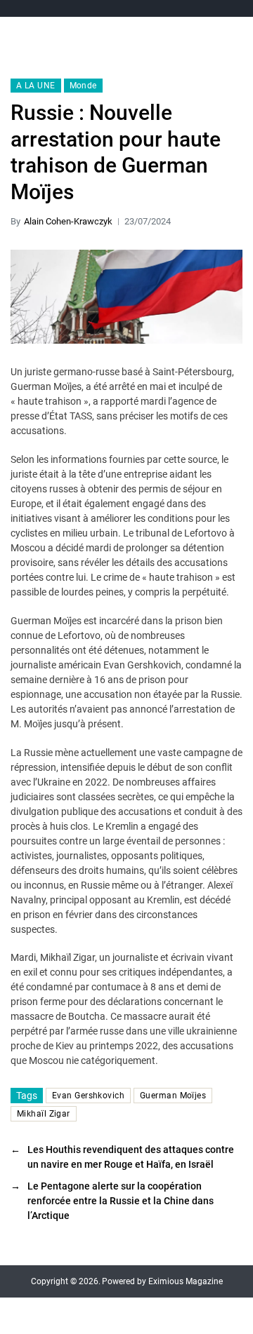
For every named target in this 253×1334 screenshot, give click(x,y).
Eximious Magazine (185, 1281)
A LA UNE (36, 85)
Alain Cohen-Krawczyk (68, 221)
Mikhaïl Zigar (43, 1114)
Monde (83, 85)
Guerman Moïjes (173, 1095)
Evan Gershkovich (88, 1095)
